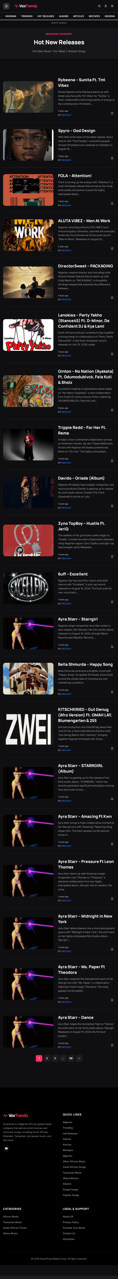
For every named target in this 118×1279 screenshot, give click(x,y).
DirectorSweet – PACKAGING (85, 266)
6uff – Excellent (73, 574)
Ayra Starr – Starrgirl (78, 619)
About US (68, 1216)
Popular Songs (71, 1195)
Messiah (66, 115)
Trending (68, 1127)
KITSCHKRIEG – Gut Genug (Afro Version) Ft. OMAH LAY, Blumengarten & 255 (85, 715)
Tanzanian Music (72, 1172)
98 (71, 1058)
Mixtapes (68, 1150)
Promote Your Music (74, 1227)
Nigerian (67, 1122)
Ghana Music (10, 1233)
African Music (11, 1216)
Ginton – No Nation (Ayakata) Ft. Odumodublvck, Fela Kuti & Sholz (86, 377)
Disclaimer (69, 1239)
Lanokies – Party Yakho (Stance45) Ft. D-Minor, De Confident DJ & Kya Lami (84, 320)
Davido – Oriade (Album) (81, 478)
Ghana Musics (71, 1178)
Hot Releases (70, 1133)
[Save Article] (112, 113)
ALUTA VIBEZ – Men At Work (84, 220)
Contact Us (69, 1233)
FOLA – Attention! (75, 175)
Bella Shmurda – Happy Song (85, 664)
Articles (67, 1144)
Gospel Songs (70, 1189)
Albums (67, 1139)
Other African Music (74, 1161)
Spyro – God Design (76, 130)
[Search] (99, 6)
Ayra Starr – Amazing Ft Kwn (85, 816)
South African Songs (74, 1167)
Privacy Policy (71, 1222)
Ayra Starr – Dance (76, 1017)
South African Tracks (15, 1227)
